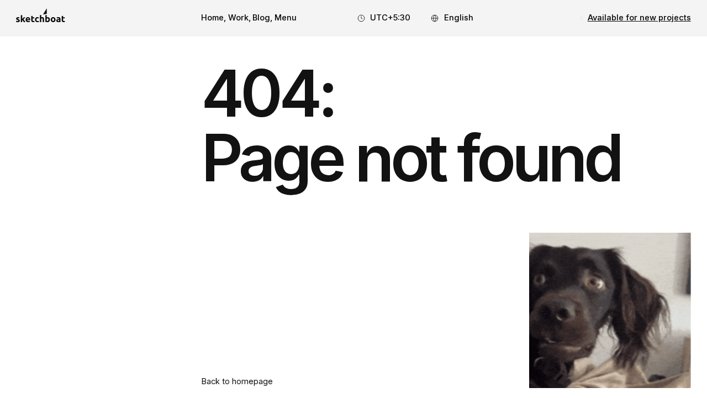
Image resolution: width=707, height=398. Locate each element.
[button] (286, 18)
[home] (40, 18)
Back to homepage (237, 381)
